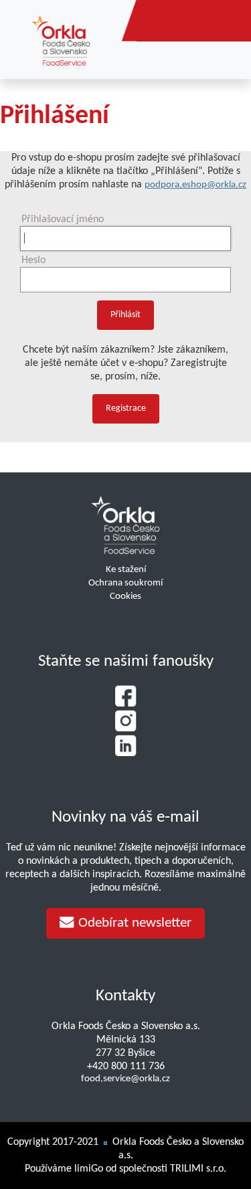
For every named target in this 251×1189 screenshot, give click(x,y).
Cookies (125, 596)
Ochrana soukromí (125, 583)
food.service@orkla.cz (125, 1079)
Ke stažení (126, 570)
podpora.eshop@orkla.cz (195, 185)
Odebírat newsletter (134, 923)
